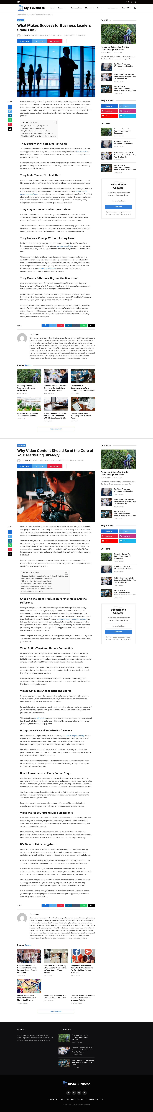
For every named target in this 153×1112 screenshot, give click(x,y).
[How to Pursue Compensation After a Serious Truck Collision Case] (83, 376)
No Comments (70, 35)
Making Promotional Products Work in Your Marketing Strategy (26, 997)
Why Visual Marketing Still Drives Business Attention (55, 996)
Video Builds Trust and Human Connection (36, 578)
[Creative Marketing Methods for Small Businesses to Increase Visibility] (83, 986)
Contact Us (126, 8)
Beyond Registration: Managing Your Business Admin (81, 415)
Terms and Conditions (95, 1099)
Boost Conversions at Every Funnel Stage (36, 586)
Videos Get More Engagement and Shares (36, 581)
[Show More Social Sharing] (64, 41)
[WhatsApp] (10, 120)
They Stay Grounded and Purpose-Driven (36, 131)
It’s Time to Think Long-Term (32, 591)
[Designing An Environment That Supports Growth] (29, 404)
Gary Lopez (27, 35)
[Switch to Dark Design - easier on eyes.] (135, 8)
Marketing (89, 8)
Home (52, 8)
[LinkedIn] (10, 115)
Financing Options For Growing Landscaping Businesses (26, 388)
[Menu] (18, 2)
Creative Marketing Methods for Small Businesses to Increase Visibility (83, 997)
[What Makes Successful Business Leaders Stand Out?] (56, 71)
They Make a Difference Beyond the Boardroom (38, 136)
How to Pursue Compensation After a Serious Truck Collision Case (83, 388)
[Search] (135, 2)
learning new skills (64, 246)
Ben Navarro (81, 151)
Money (99, 8)
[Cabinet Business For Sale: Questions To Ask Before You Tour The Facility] (56, 376)
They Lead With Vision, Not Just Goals (34, 126)
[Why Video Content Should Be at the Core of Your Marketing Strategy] (56, 496)
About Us (65, 1099)
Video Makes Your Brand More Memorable (37, 589)
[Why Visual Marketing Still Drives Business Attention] (56, 986)
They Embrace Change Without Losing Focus (37, 133)
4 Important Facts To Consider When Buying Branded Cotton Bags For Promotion (27, 968)
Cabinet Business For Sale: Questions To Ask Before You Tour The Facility (55, 388)
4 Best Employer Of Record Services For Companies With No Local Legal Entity (55, 415)
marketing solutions (47, 268)
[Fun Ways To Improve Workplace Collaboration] (106, 67)
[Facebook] (10, 107)
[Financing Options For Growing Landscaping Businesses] (29, 376)
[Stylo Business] (31, 8)
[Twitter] (10, 111)
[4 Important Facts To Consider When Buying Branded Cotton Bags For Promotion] (29, 956)
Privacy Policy (119, 214)
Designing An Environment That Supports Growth (28, 414)
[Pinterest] (10, 124)
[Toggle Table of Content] (53, 123)
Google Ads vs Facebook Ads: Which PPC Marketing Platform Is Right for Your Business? (82, 968)
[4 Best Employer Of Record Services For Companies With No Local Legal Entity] (56, 404)
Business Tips (76, 8)
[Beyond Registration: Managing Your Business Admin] (83, 404)
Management (113, 8)
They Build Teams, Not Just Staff (33, 128)
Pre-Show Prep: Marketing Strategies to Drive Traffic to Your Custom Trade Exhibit (55, 968)
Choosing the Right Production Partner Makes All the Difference (44, 576)
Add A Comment (56, 429)
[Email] (10, 129)
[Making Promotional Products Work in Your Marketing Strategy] (29, 986)
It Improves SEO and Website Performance (36, 584)
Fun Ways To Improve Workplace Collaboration (123, 65)
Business (61, 8)
